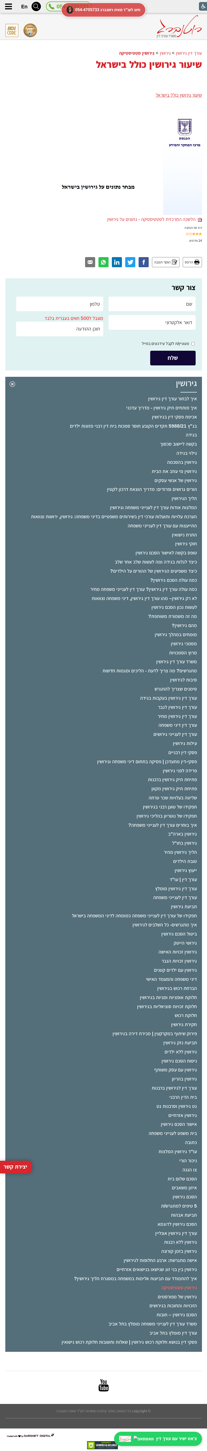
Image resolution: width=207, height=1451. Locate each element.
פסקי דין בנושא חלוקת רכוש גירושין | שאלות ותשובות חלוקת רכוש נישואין (129, 1342)
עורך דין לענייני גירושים (175, 734)
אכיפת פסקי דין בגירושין (174, 417)
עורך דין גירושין (189, 53)
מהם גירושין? (184, 625)
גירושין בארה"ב (182, 834)
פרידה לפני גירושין (180, 770)
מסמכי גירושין (184, 643)
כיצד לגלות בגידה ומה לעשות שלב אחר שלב (156, 562)
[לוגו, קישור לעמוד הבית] (179, 26)
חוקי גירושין (186, 543)
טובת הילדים (185, 861)
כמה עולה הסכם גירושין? (173, 580)
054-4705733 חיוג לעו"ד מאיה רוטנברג (107, 10)
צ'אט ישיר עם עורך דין (176, 1438)
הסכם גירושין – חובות (177, 1314)
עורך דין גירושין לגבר (177, 707)
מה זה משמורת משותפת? (172, 616)
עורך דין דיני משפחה (178, 725)
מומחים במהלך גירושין (176, 634)
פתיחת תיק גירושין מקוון (174, 788)
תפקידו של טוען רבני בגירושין (170, 807)
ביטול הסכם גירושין (179, 934)
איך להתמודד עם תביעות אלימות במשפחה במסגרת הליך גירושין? (135, 1278)
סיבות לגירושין (183, 679)
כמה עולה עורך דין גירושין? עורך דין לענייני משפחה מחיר (143, 589)
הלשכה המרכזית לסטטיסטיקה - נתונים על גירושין (152, 219)
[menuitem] (103, 398)
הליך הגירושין (184, 498)
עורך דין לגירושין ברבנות (174, 1088)
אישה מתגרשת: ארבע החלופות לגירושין (160, 1260)
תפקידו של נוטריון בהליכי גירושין (167, 816)
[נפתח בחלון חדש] (103, 1385)
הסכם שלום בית (182, 1178)
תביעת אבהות (184, 1215)
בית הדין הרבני (183, 1097)
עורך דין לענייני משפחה (175, 897)
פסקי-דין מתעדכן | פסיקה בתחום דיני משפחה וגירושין (147, 761)
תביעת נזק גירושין (180, 1042)
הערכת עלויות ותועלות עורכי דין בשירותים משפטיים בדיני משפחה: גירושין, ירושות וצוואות (114, 516)
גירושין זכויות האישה (178, 952)
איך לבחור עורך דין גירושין (172, 398)
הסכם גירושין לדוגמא (177, 1224)
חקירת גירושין (184, 1024)
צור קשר (184, 287)
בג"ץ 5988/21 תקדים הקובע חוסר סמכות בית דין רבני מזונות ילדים (133, 426)
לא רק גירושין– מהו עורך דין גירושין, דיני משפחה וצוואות (144, 598)
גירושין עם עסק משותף (175, 1069)
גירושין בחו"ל (184, 843)
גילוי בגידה (186, 453)
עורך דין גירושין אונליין (176, 1233)
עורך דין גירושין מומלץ (176, 888)
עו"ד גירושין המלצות (178, 1151)
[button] (36, 6)
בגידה (191, 435)
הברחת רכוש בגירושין (177, 988)
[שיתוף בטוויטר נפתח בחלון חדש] (130, 262)
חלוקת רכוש (186, 1015)
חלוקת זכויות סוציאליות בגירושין (167, 1006)
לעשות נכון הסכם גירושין (174, 607)
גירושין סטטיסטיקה (179, 1287)
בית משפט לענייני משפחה (173, 1133)
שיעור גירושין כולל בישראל (149, 64)
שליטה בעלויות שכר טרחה (173, 797)
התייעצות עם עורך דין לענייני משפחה (162, 525)
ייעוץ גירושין (186, 870)
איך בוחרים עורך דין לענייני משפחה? (162, 825)
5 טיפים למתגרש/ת (179, 1206)
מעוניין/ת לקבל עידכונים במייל (165, 343)
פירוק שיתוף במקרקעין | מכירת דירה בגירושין (155, 1033)
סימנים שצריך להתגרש (175, 689)
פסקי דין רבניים (182, 752)
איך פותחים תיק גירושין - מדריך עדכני (161, 407)
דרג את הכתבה (193, 228)
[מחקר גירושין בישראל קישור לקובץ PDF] (128, 111)
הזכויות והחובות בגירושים (173, 1305)
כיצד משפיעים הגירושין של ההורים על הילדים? (153, 571)
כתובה (191, 1142)
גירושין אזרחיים (182, 1115)
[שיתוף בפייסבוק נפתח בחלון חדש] (144, 262)
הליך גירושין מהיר (180, 852)
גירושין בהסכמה (182, 462)
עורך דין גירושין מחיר (177, 716)
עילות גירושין (185, 743)
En (24, 6)
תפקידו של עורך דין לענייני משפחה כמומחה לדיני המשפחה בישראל (134, 915)
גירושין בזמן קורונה (179, 1251)
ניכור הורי (188, 1160)
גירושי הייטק (185, 943)
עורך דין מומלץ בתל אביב (173, 1333)
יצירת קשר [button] (15, 1167)
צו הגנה (190, 1169)
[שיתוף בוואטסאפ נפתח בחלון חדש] (103, 262)
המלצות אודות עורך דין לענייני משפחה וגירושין (153, 507)
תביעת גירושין (184, 906)
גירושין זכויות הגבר (179, 961)
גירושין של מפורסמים (177, 1296)
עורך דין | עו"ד (183, 879)
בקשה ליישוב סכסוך (178, 444)
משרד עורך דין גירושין (176, 661)
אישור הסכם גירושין (179, 1124)
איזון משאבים (184, 1187)
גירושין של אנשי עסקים (175, 480)
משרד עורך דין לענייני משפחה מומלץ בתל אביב (153, 1323)
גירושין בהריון (184, 1079)
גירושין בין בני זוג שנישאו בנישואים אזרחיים (157, 1269)
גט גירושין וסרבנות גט (177, 1106)
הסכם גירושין (185, 1196)
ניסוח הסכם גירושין (179, 1061)
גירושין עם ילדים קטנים (175, 970)
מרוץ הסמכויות (183, 652)
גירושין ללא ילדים (181, 1051)
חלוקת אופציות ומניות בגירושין (168, 997)
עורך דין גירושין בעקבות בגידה (168, 698)
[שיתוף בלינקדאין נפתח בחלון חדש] (117, 262)
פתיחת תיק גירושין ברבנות (172, 779)
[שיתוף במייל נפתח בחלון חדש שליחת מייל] (90, 262)
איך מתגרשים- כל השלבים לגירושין (165, 924)
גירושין (186, 383)
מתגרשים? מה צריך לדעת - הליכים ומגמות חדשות (149, 670)
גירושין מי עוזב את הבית (174, 471)
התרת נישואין (184, 534)
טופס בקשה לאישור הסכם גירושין (166, 552)
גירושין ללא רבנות (180, 1242)
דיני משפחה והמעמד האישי (171, 979)
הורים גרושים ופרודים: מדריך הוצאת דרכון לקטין (152, 489)
